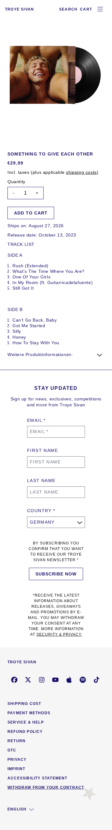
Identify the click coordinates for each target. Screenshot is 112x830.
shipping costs (81, 172)
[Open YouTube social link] (55, 680)
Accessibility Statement (37, 778)
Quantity (16, 181)
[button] (56, 354)
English (16, 809)
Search (68, 9)
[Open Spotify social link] (83, 680)
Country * (41, 510)
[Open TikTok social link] (96, 680)
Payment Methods (28, 713)
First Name (42, 450)
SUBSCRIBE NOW (56, 573)
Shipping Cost (24, 703)
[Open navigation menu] (100, 9)
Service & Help (25, 722)
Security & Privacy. (59, 634)
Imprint (16, 769)
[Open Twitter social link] (28, 680)
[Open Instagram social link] (42, 680)
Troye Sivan (19, 9)
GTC (11, 750)
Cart (86, 9)
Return (16, 741)
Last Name (41, 480)
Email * (36, 420)
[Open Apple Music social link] (69, 680)
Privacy (16, 759)
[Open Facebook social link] (14, 680)
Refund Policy (25, 731)
